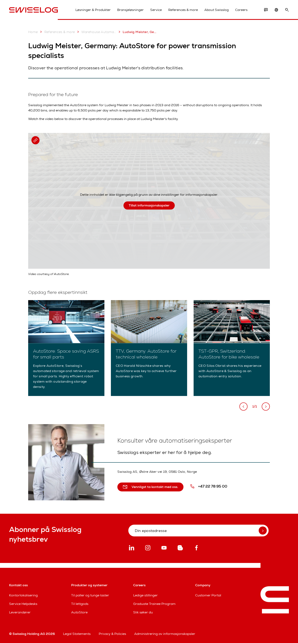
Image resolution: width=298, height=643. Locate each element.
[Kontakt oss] (266, 10)
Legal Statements (77, 634)
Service (156, 10)
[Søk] (287, 10)
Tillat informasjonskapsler (149, 205)
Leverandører (20, 612)
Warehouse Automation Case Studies (98, 32)
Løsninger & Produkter (93, 10)
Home (33, 32)
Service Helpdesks (23, 604)
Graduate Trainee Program (154, 604)
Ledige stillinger (145, 595)
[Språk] (276, 10)
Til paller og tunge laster (90, 595)
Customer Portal (208, 595)
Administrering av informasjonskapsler (164, 634)
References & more (183, 10)
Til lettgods (79, 604)
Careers (241, 10)
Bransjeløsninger (130, 10)
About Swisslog (216, 10)
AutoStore (79, 612)
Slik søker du (143, 612)
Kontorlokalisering (23, 595)
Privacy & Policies (112, 634)
